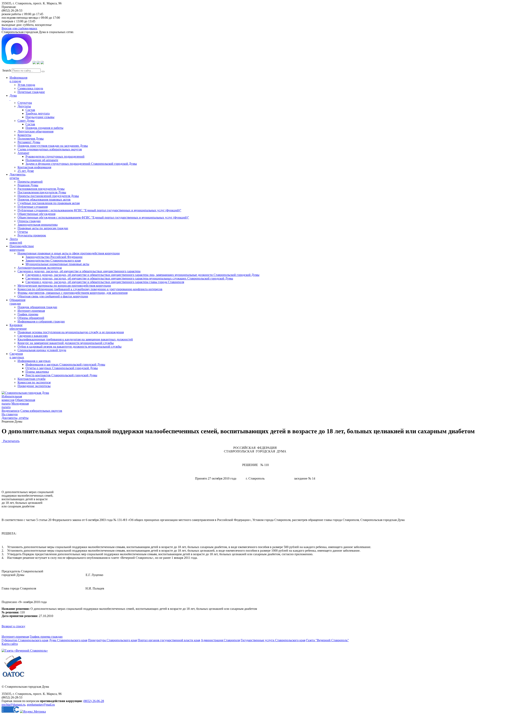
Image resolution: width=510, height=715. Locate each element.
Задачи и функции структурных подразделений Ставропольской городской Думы (81, 163)
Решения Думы (28, 185)
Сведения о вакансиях (33, 335)
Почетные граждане (31, 92)
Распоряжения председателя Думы (41, 188)
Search (6, 70)
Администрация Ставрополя (220, 640)
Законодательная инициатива (38, 224)
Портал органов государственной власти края (169, 640)
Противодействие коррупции (22, 247)
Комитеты (24, 135)
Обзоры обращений (31, 318)
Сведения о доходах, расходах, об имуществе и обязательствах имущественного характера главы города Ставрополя (105, 282)
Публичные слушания (33, 206)
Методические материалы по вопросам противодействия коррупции (64, 285)
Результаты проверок (32, 235)
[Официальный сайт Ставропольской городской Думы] (25, 392)
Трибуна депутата (38, 113)
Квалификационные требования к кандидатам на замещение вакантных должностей (75, 339)
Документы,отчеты (18, 176)
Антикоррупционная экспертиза (40, 267)
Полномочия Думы (31, 138)
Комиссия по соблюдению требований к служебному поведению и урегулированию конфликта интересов (90, 289)
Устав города (26, 84)
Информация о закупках (34, 361)
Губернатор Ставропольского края (25, 640)
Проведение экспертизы (34, 386)
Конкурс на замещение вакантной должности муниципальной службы (66, 343)
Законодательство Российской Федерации (54, 257)
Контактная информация (34, 167)
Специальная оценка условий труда (42, 350)
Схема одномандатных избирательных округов (50, 149)
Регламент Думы (29, 142)
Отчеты (23, 231)
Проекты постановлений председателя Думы (48, 196)
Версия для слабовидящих (19, 28)
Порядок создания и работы (44, 127)
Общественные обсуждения (36, 214)
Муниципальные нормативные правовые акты (57, 264)
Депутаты (24, 106)
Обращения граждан (17, 301)
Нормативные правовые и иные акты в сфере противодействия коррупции (69, 253)
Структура (25, 102)
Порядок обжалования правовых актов (44, 199)
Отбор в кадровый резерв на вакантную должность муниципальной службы (70, 346)
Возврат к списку (13, 626)
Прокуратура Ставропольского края (112, 640)
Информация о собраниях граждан (41, 321)
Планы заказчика (37, 371)
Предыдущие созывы (40, 117)
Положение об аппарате (42, 160)
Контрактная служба (31, 379)
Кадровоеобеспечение (18, 326)
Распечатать (11, 441)
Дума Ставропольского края (68, 640)
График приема (28, 314)
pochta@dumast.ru (13, 704)
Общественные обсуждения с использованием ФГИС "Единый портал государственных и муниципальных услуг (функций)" (103, 217)
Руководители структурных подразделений (55, 156)
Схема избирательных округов (41, 410)
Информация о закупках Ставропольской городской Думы (65, 364)
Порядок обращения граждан (37, 307)
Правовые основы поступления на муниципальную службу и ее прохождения (71, 332)
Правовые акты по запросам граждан (43, 228)
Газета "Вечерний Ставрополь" (327, 640)
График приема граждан (46, 636)
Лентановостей (16, 240)
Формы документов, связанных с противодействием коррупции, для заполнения (73, 292)
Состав (30, 110)
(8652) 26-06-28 (93, 701)
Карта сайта (10, 643)
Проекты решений (30, 181)
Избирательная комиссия (12, 398)
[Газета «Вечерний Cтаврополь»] (25, 650)
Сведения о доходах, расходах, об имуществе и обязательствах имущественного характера (79, 271)
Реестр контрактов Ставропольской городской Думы (61, 375)
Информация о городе (18, 79)
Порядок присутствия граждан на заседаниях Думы (53, 145)
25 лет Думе (26, 171)
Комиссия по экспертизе (34, 382)
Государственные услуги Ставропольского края (273, 640)
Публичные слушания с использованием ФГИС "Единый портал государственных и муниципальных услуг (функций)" (99, 210)
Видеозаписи (11, 410)
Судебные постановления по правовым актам (49, 203)
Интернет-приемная (31, 310)
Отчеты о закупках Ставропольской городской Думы (62, 368)
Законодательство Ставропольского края (53, 260)
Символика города (30, 88)
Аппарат (23, 153)
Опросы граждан (29, 221)
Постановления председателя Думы (42, 192)
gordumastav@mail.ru (41, 704)
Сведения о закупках (17, 355)
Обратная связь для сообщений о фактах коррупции (53, 296)
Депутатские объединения (35, 131)
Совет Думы (26, 120)
